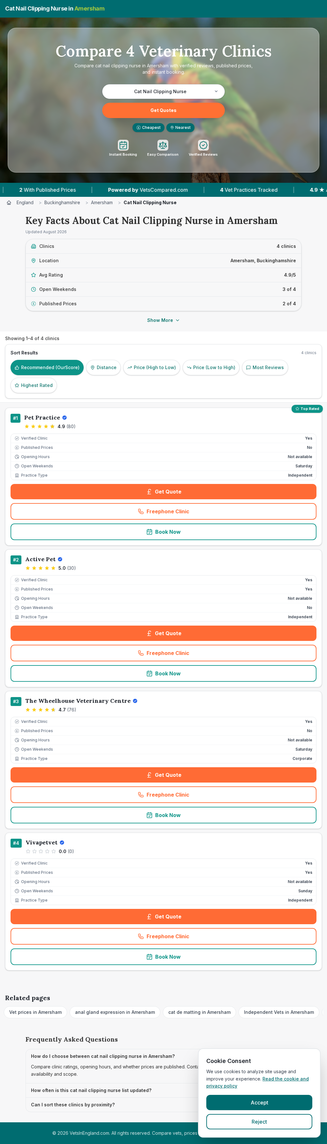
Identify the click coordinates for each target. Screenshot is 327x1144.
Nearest (183, 127)
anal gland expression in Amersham (115, 1012)
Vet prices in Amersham (35, 1012)
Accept (259, 1102)
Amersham (102, 202)
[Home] (9, 202)
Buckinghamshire (62, 202)
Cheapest (149, 127)
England (25, 202)
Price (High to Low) (155, 367)
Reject (259, 1121)
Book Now (168, 532)
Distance (107, 367)
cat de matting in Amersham (199, 1012)
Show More (160, 320)
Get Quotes (163, 110)
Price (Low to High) (214, 367)
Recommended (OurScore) (50, 367)
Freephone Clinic (189, 513)
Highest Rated (37, 385)
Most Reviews (268, 367)
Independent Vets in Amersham (279, 1012)
